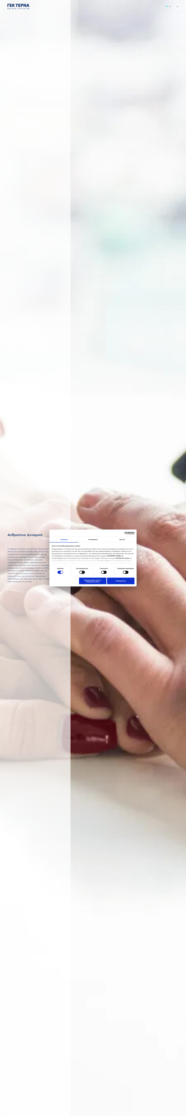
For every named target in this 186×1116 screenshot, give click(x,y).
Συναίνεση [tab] (64, 539)
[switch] (82, 572)
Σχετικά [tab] (122, 539)
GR (167, 6)
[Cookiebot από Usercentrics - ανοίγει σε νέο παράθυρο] (126, 533)
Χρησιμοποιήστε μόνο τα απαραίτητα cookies (92, 581)
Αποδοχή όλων (120, 581)
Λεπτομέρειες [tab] (93, 539)
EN (170, 6)
